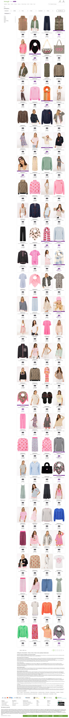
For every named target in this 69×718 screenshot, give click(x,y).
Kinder (37, 704)
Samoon (21, 688)
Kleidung (21, 692)
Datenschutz (14, 704)
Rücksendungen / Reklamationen (27, 703)
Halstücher (57, 692)
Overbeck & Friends (20, 693)
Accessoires (25, 689)
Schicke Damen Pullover (33, 692)
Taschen (18, 692)
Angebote (38, 702)
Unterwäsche (40, 693)
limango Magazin (4, 704)
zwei (28, 658)
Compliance (14, 705)
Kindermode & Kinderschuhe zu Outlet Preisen (30, 693)
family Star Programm (5, 702)
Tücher (62, 672)
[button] (63, 1)
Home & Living (6, 20)
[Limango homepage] (6, 1)
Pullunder (61, 692)
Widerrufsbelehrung (15, 703)
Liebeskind (18, 688)
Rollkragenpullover (45, 693)
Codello (34, 688)
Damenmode (28, 663)
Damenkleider (51, 693)
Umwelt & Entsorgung (26, 704)
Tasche (48, 687)
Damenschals (50, 678)
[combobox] (56, 4)
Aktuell (48, 702)
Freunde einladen (4, 703)
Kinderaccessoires (52, 692)
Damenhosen (44, 663)
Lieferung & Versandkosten (27, 702)
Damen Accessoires (26, 692)
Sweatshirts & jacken (41, 692)
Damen (5, 18)
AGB (13, 702)
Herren (5, 19)
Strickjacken (57, 685)
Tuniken (38, 663)
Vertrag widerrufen (25, 705)
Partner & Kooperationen (5, 705)
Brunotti (28, 688)
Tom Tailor (30, 688)
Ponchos (61, 685)
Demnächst (48, 703)
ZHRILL (55, 693)
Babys (37, 703)
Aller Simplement (24, 688)
